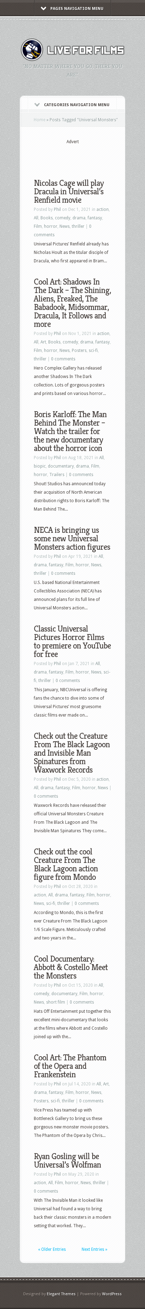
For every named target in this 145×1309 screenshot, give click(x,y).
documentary (61, 466)
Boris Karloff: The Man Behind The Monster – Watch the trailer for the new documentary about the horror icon (70, 431)
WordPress (112, 1294)
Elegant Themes (61, 1294)
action (102, 209)
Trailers (56, 474)
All (36, 217)
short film (55, 1002)
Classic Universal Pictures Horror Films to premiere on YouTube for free (72, 641)
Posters (79, 350)
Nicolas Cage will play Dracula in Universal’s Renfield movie (68, 191)
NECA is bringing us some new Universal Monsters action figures (72, 538)
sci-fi (93, 350)
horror (50, 226)
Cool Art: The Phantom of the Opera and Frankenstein (70, 1066)
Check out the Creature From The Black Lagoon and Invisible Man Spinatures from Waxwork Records (72, 753)
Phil (57, 209)
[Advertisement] (89, 155)
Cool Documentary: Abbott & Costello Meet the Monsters (71, 967)
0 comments (63, 359)
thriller (78, 226)
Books (46, 217)
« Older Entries (52, 1249)
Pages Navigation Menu (76, 8)
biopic (40, 466)
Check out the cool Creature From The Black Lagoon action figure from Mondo (66, 864)
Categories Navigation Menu (76, 105)
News (64, 226)
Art (43, 342)
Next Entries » (94, 1249)
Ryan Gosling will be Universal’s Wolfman (67, 1160)
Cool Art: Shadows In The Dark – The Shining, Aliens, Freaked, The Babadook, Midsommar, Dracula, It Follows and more (72, 302)
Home (39, 119)
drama (79, 217)
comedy (62, 217)
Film (38, 226)
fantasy (95, 217)
